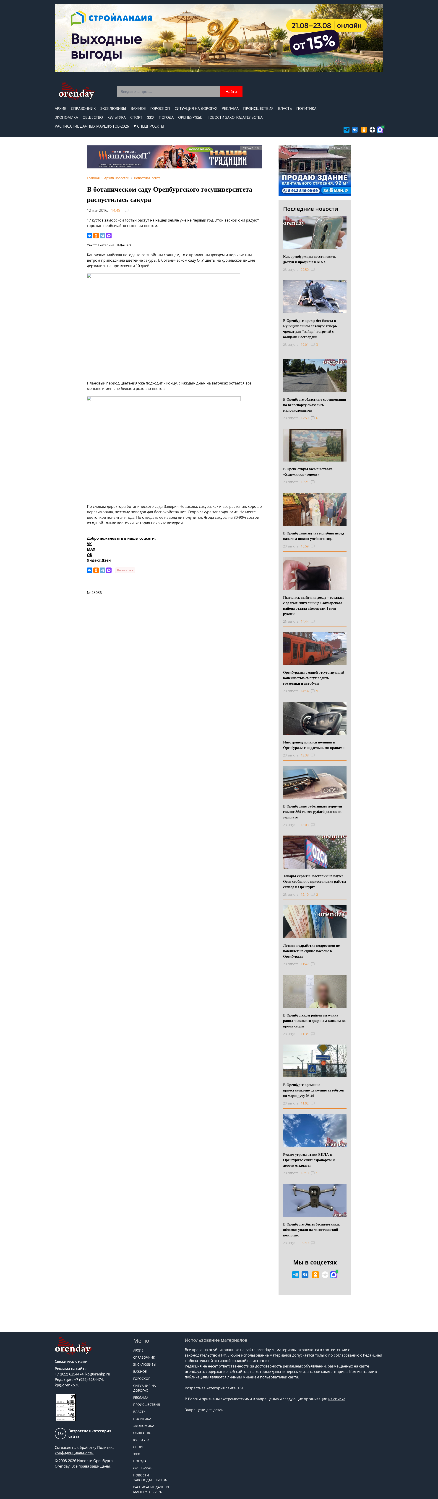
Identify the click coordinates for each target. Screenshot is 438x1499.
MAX (91, 549)
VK (89, 543)
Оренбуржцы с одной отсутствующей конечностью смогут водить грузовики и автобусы (313, 678)
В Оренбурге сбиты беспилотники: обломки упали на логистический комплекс (311, 1229)
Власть (285, 108)
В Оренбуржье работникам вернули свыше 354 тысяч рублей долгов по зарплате (312, 811)
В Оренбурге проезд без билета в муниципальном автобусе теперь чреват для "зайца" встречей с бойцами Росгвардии (310, 328)
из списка (336, 1398)
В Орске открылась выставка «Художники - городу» (308, 471)
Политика (306, 108)
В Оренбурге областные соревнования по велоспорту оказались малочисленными (314, 405)
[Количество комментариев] (317, 269)
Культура (116, 117)
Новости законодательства (235, 117)
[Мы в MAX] (380, 129)
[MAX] (109, 235)
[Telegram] (102, 235)
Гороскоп (160, 108)
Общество (93, 117)
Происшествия (258, 108)
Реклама (230, 108)
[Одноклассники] (96, 235)
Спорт (136, 117)
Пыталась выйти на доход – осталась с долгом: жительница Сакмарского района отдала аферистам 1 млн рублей (313, 605)
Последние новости (310, 208)
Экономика (66, 117)
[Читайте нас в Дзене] (372, 129)
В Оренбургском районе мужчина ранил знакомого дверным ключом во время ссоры (314, 1020)
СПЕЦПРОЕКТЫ (150, 126)
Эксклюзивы (113, 108)
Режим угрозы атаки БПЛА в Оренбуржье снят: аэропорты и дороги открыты (309, 1160)
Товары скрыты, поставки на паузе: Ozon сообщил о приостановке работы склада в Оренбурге (314, 881)
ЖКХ (150, 117)
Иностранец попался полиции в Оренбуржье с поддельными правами (313, 744)
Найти (231, 91)
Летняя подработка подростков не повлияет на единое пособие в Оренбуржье (311, 951)
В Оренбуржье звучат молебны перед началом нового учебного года (313, 535)
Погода (166, 117)
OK (89, 554)
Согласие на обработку (75, 1447)
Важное (138, 108)
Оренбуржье (190, 117)
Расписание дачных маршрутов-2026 (92, 126)
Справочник (83, 108)
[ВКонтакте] (89, 235)
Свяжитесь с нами (71, 1361)
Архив (60, 108)
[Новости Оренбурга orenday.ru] (76, 91)
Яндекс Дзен (99, 560)
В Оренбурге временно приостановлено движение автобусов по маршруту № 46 (313, 1090)
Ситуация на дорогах (196, 108)
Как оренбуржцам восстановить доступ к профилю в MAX (309, 259)
